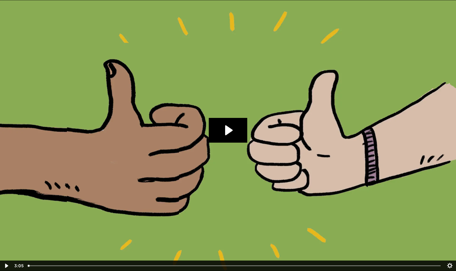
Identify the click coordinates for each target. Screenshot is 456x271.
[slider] (235, 266)
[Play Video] (6, 266)
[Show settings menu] (450, 266)
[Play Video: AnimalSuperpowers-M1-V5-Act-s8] (228, 130)
